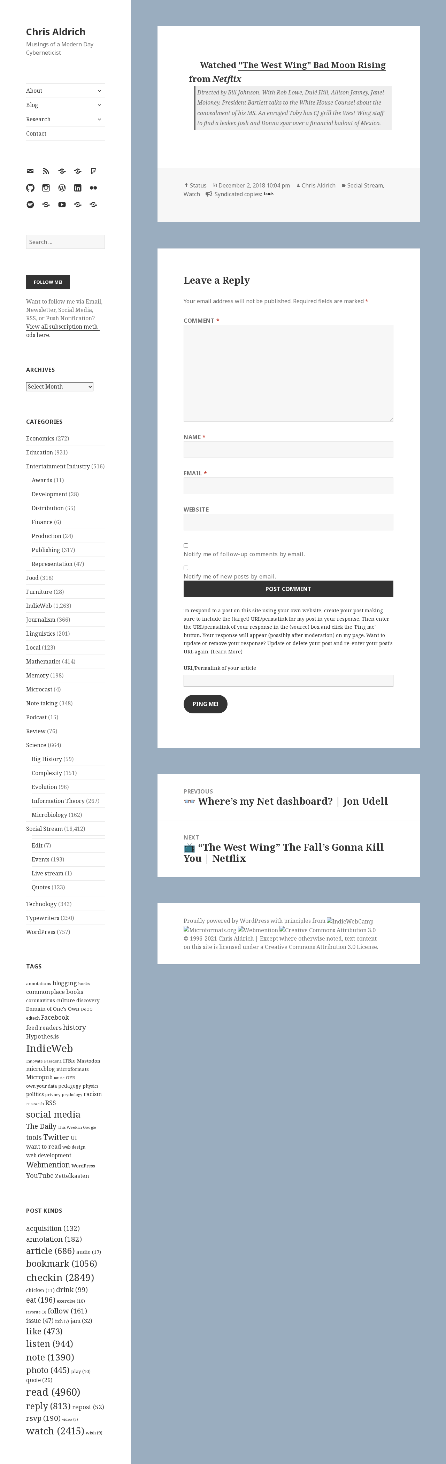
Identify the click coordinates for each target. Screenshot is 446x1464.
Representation (52, 564)
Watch (192, 194)
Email (195, 473)
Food (32, 578)
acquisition (53, 1228)
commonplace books (54, 992)
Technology (41, 904)
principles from (305, 921)
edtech (33, 1018)
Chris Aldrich (56, 31)
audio (88, 1251)
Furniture (39, 592)
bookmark (61, 1263)
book (269, 193)
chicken (40, 1290)
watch (55, 1430)
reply (48, 1406)
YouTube (40, 1175)
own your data (41, 1086)
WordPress (40, 932)
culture (65, 1000)
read (53, 1392)
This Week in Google (77, 1127)
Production (46, 536)
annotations (38, 983)
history (74, 1027)
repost (88, 1407)
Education (39, 452)
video (70, 1419)
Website (196, 509)
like (44, 1331)
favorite (36, 1312)
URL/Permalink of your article (220, 668)
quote (39, 1380)
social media (53, 1114)
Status (198, 185)
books (84, 983)
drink (72, 1289)
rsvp (43, 1418)
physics (91, 1086)
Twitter (56, 1137)
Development (49, 494)
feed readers (44, 1028)
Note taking (42, 703)
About (34, 90)
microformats (72, 1069)
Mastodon (88, 1061)
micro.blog (40, 1069)
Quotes (41, 887)
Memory (37, 675)
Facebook (55, 1017)
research (35, 1103)
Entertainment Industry (58, 466)
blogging (65, 983)
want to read (43, 1146)
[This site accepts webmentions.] (258, 930)
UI (74, 1138)
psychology (72, 1094)
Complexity (47, 773)
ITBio (69, 1060)
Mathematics (43, 661)
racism (93, 1094)
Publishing (46, 550)
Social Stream (44, 829)
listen (49, 1343)
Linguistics (40, 633)
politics (35, 1094)
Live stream (47, 873)
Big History (47, 759)
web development (48, 1155)
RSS (50, 1103)
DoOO (87, 1009)
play (81, 1371)
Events (40, 859)
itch (62, 1321)
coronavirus (40, 1000)
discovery (88, 1000)
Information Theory (58, 801)
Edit (37, 845)
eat (40, 1300)
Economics (40, 438)
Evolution (44, 787)
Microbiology (49, 815)
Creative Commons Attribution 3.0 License (321, 947)
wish (94, 1432)
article (50, 1250)
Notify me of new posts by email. (230, 576)
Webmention (48, 1165)
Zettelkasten (72, 1176)
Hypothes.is (42, 1036)
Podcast (36, 717)
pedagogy (69, 1085)
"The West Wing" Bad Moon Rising (312, 64)
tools (34, 1137)
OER (70, 1077)
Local (33, 647)
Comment (202, 320)
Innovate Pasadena (44, 1061)
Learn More (227, 651)
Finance (42, 522)
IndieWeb (39, 606)
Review (36, 731)
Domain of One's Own (52, 1008)
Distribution (48, 508)
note (50, 1357)
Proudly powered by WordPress (227, 921)
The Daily (41, 1126)
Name (195, 437)
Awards (42, 480)
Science (36, 745)
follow (67, 1311)
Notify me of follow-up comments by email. (244, 554)
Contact (36, 133)
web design (73, 1147)
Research (38, 119)
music (59, 1077)
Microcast (39, 689)
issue (40, 1321)
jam (81, 1321)
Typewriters (42, 918)
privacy (53, 1094)
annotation (54, 1239)
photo (48, 1369)
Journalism (40, 619)
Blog (32, 105)
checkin (60, 1277)
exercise (71, 1301)
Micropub (39, 1077)
